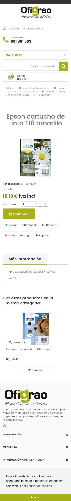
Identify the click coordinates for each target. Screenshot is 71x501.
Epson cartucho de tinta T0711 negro (28, 349)
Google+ (51, 225)
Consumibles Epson (17, 94)
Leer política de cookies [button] (36, 486)
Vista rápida (20, 342)
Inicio (11, 88)
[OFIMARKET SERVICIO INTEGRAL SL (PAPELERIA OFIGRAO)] (35, 12)
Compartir (30, 225)
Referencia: (11, 184)
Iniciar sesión (36, 28)
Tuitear (12, 225)
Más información (25, 259)
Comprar (37, 370)
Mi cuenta (13, 28)
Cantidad (9, 204)
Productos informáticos (35, 88)
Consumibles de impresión (21, 91)
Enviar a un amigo (19, 235)
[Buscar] (63, 66)
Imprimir (44, 235)
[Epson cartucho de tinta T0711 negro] (35, 328)
